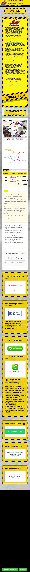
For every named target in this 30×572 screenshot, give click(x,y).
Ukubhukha (23, 569)
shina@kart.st (20, 3)
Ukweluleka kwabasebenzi (10, 569)
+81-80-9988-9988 (15, 285)
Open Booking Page (16, 258)
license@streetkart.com (14, 58)
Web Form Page (15, 455)
